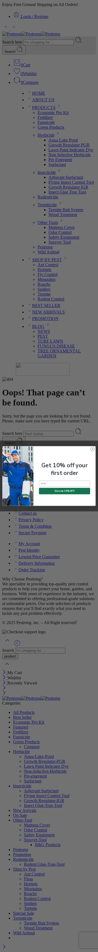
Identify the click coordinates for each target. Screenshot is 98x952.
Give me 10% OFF (64, 491)
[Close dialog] (92, 449)
